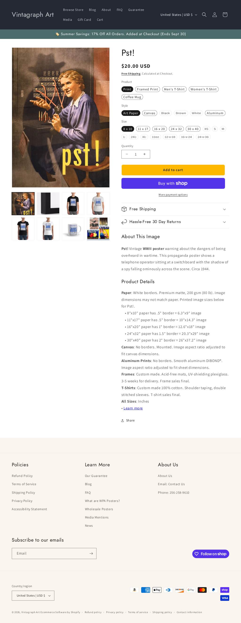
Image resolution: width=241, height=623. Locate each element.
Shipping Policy (23, 492)
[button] (204, 14)
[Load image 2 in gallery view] (48, 203)
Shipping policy (162, 612)
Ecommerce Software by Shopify (60, 612)
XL (145, 137)
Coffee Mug (132, 97)
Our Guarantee (96, 476)
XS (207, 129)
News (89, 525)
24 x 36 (204, 137)
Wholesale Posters (99, 509)
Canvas (149, 113)
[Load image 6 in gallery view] (48, 228)
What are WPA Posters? (102, 501)
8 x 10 (127, 129)
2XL (134, 137)
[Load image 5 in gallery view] (23, 228)
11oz (156, 137)
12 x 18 (171, 137)
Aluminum (215, 113)
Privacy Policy (22, 501)
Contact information (189, 612)
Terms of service (138, 612)
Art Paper (130, 113)
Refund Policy (22, 476)
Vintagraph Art (30, 612)
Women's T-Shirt (204, 89)
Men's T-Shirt (174, 89)
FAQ (88, 492)
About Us (165, 476)
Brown (182, 113)
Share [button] (130, 420)
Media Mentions (97, 517)
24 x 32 (176, 129)
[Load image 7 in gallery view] (73, 228)
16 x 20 (159, 129)
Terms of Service (24, 484)
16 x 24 (187, 137)
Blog (88, 484)
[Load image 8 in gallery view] (98, 228)
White (197, 113)
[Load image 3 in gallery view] (73, 203)
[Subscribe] (91, 553)
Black (166, 113)
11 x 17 (143, 129)
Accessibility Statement (29, 509)
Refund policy (93, 612)
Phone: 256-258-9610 (173, 492)
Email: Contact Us (171, 484)
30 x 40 (193, 129)
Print (127, 89)
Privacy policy (115, 612)
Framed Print (147, 89)
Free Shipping (131, 73)
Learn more (133, 408)
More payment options (173, 194)
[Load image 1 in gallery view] (23, 203)
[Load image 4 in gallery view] (98, 203)
